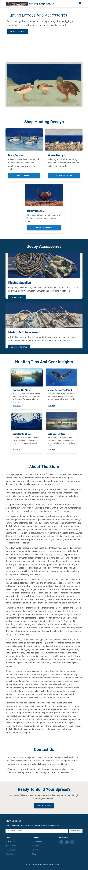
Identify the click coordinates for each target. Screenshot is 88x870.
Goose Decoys (11, 846)
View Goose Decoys (64, 175)
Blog (34, 854)
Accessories (37, 842)
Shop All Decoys (44, 806)
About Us (35, 850)
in (72, 842)
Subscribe (75, 831)
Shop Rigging (17, 297)
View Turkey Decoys (44, 228)
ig (67, 842)
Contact (35, 846)
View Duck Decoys (24, 175)
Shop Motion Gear (19, 347)
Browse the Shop (17, 31)
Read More (17, 406)
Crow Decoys (10, 854)
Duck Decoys (10, 842)
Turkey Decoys (11, 850)
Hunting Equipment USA (42, 3)
